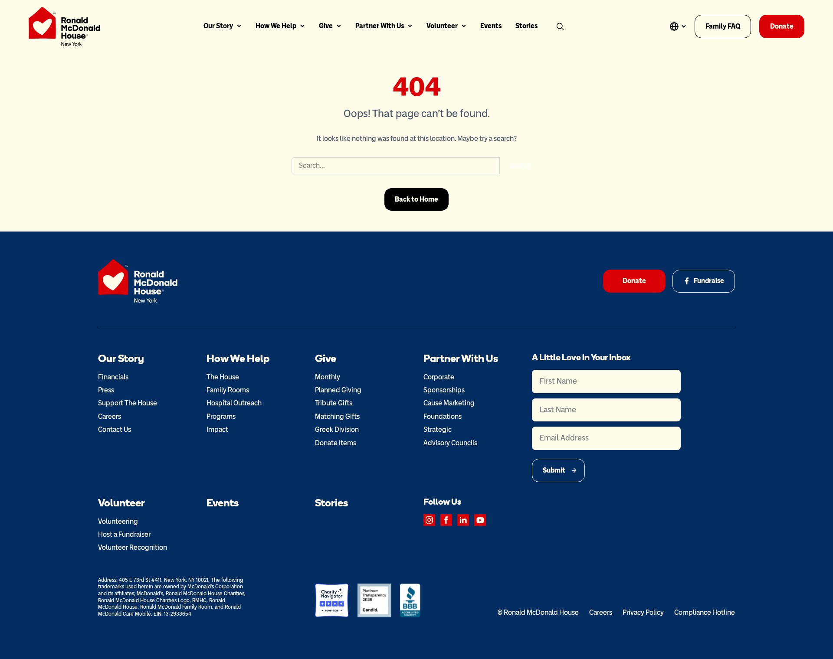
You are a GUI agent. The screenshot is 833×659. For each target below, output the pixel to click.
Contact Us (114, 429)
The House (223, 377)
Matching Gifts (337, 416)
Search (520, 165)
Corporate (438, 377)
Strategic (437, 429)
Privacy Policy (643, 612)
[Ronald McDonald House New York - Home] (64, 26)
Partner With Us (379, 26)
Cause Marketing (449, 403)
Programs (221, 416)
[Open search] (560, 26)
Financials (113, 377)
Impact (217, 429)
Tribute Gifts (333, 403)
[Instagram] (429, 520)
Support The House (127, 403)
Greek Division (337, 429)
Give (326, 26)
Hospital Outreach (234, 403)
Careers (109, 416)
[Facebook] (446, 520)
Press (106, 390)
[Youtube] (480, 520)
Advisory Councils (450, 443)
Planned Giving (338, 390)
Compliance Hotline (704, 612)
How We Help (276, 26)
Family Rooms (228, 390)
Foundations (442, 416)
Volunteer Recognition (132, 547)
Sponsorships (444, 390)
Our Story (218, 26)
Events (491, 26)
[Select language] (677, 26)
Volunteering (118, 521)
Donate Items (335, 443)
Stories (526, 26)
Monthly (327, 377)
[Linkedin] (463, 520)
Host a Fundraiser (124, 534)
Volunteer (442, 26)
